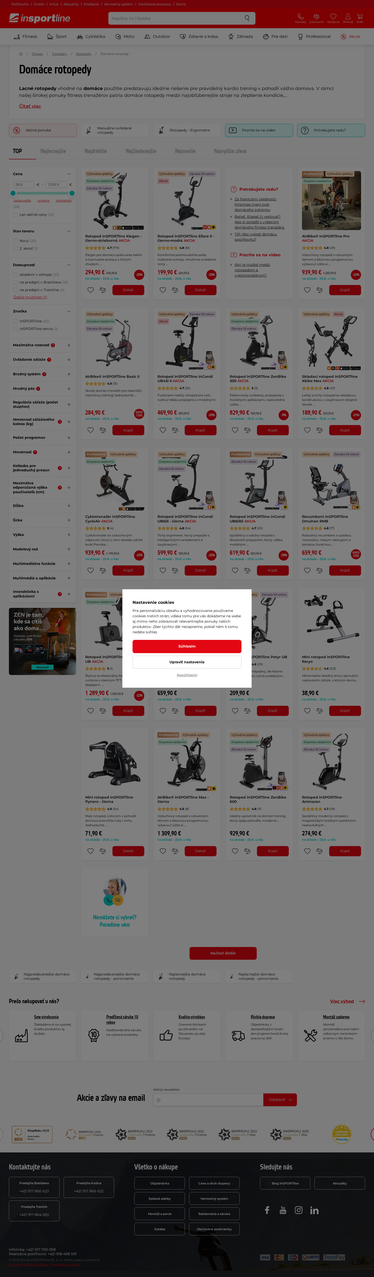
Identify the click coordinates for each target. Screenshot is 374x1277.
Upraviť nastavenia (187, 662)
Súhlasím (187, 646)
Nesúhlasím (187, 675)
